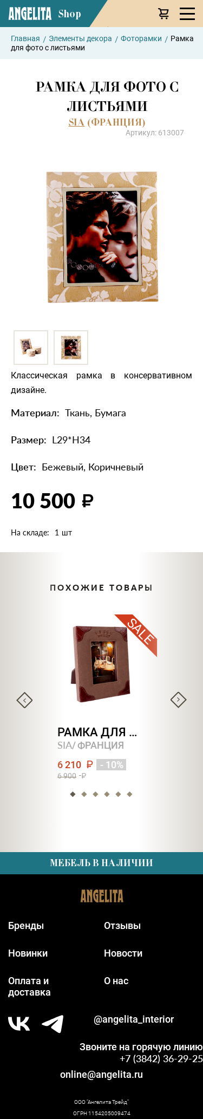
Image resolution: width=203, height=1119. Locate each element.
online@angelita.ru (101, 1074)
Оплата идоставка (29, 986)
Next (179, 700)
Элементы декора (80, 38)
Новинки (28, 953)
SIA (77, 122)
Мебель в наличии (101, 863)
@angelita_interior (134, 1019)
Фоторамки (141, 38)
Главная (25, 38)
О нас (116, 980)
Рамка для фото (101, 732)
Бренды (26, 925)
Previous (24, 700)
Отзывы (122, 925)
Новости (123, 953)
